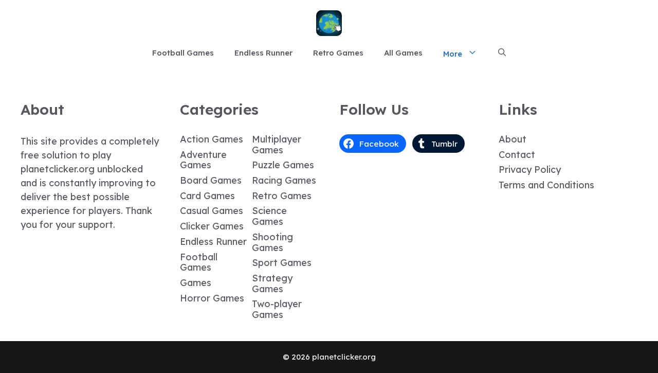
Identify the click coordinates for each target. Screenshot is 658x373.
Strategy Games (272, 283)
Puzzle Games (283, 165)
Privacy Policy (530, 169)
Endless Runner (263, 53)
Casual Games (211, 211)
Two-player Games (277, 309)
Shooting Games (272, 242)
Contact (517, 155)
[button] (502, 53)
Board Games (211, 180)
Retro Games (338, 53)
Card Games (207, 196)
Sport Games (282, 263)
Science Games (269, 216)
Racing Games (284, 180)
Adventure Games (203, 160)
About (512, 139)
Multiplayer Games (276, 144)
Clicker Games (212, 226)
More (452, 54)
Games (195, 283)
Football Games (183, 53)
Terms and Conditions (546, 185)
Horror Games (212, 298)
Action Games (211, 139)
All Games (403, 53)
